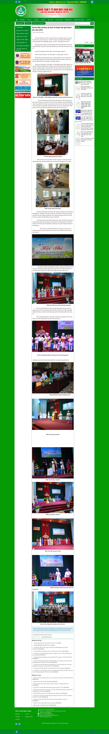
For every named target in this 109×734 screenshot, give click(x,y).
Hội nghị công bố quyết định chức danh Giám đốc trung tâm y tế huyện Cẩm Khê (53, 657)
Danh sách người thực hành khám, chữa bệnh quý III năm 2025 (86, 82)
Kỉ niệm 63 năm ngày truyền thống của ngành (44, 703)
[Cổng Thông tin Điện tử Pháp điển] (23, 95)
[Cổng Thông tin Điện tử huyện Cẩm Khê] (23, 75)
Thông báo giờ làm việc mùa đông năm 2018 (44, 643)
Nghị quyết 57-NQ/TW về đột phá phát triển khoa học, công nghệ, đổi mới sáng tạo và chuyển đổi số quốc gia (84, 112)
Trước (86, 42)
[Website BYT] (23, 55)
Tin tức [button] (29, 19)
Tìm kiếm (18, 719)
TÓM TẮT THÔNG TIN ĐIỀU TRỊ (21, 49)
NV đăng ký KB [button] (59, 19)
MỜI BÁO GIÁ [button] (68, 19)
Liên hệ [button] (88, 19)
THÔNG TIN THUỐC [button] (79, 19)
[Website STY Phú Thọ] (23, 62)
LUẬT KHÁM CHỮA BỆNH (22, 45)
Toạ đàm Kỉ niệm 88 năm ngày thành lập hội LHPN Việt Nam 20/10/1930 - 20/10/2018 (50, 648)
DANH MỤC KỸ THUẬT (21, 36)
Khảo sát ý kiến (29, 716)
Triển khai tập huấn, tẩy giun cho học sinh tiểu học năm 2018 (48, 651)
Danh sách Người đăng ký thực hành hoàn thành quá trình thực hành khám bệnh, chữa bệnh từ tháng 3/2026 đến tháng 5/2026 (87, 126)
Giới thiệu (18, 714)
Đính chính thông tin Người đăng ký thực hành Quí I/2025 (87, 88)
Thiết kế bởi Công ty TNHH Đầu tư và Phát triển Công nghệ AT (55, 723)
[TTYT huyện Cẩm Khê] (20, 10)
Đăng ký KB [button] (50, 19)
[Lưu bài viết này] (72, 32)
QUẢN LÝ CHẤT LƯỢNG (22, 39)
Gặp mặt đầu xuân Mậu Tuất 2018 (41, 705)
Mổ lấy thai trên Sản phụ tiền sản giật (42, 681)
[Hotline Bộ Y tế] (84, 70)
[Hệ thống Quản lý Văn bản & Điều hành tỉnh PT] (23, 82)
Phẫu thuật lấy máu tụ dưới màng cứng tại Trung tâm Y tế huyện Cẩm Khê (50, 683)
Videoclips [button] (36, 19)
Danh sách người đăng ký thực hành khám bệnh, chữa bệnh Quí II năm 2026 (87, 134)
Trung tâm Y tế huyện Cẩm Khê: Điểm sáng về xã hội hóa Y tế (48, 687)
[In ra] (69, 32)
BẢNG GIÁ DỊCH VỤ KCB (22, 33)
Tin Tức (27, 714)
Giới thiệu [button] (22, 19)
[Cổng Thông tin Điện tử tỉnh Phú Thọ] (23, 69)
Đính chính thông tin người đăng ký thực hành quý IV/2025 (87, 140)
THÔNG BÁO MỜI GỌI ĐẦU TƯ (41, 645)
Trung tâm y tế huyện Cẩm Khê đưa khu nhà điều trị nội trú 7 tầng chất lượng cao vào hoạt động (52, 654)
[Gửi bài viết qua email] (66, 32)
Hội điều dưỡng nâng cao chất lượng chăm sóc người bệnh (47, 693)
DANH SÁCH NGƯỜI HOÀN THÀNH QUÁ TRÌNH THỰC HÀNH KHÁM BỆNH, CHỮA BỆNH (86, 105)
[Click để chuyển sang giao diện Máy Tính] (20, 732)
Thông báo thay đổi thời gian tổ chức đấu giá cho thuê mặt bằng (49, 668)
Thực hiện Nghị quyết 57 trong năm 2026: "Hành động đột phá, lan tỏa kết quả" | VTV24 (84, 119)
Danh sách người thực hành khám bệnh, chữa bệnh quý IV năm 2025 (86, 95)
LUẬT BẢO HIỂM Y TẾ (21, 42)
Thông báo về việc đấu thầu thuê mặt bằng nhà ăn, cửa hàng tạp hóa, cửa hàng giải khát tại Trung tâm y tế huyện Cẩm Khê (51, 665)
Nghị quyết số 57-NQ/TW (22, 30)
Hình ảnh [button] (43, 19)
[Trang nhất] (17, 20)
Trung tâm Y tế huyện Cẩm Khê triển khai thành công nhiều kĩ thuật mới (50, 699)
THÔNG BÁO (19, 27)
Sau (92, 42)
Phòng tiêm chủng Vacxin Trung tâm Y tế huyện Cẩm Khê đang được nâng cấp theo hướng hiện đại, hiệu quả (52, 690)
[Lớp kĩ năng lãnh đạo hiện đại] (84, 55)
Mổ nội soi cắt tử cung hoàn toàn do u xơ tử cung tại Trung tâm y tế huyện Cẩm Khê (53, 677)
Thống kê (18, 716)
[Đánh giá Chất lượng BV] (23, 89)
